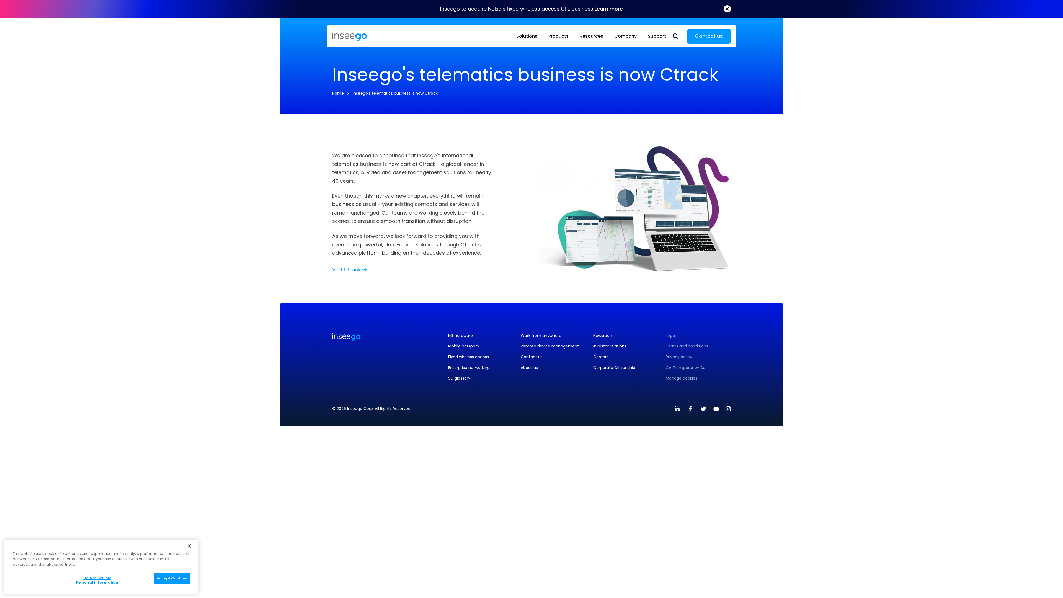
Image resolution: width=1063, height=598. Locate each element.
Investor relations (609, 346)
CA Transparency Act (686, 367)
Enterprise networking (469, 367)
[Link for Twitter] (703, 409)
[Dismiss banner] (727, 8)
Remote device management (550, 346)
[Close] (189, 546)
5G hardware (460, 335)
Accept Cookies (172, 578)
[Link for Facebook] (690, 409)
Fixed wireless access (468, 357)
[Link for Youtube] (716, 409)
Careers (600, 357)
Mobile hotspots (463, 346)
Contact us (709, 36)
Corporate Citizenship (614, 367)
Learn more (609, 8)
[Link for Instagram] (728, 408)
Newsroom (603, 335)
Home (338, 93)
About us (529, 367)
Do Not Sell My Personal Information (97, 580)
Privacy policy (679, 357)
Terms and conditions (687, 346)
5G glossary (459, 378)
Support (657, 36)
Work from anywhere (541, 335)
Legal (671, 335)
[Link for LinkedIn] (677, 409)
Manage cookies (681, 378)
